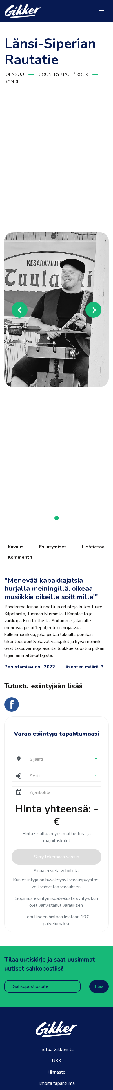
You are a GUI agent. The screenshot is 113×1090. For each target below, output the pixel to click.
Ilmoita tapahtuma (57, 1083)
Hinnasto (56, 1072)
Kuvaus (15, 547)
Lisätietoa (93, 547)
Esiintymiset (52, 547)
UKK (56, 1061)
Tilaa (98, 986)
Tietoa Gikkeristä (57, 1049)
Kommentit (20, 557)
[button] (12, 310)
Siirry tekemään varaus (56, 857)
